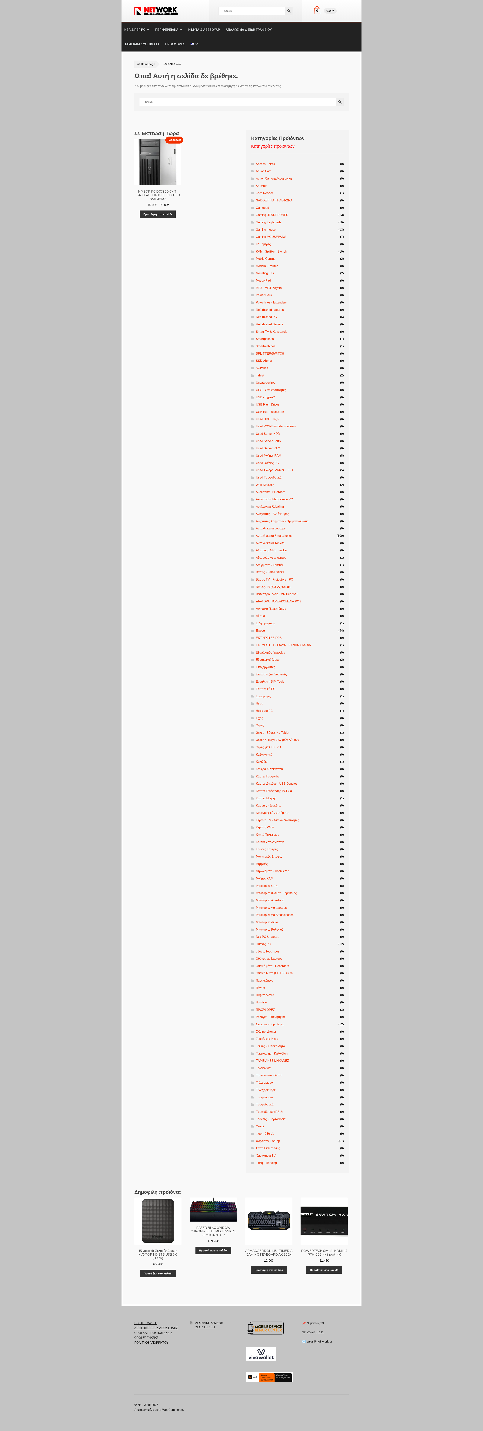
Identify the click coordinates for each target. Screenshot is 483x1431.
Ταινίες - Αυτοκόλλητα (270, 1046)
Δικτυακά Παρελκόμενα (271, 608)
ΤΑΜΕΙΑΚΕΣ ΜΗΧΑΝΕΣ (272, 1060)
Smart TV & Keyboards (271, 331)
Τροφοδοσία (264, 1097)
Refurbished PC (266, 317)
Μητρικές (262, 864)
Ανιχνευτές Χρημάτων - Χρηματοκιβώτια (282, 521)
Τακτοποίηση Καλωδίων (272, 1053)
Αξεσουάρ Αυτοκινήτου (271, 557)
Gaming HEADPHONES (272, 215)
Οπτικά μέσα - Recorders (272, 966)
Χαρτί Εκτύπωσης (268, 1148)
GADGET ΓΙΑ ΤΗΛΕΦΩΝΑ (274, 200)
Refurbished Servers (269, 324)
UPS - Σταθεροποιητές (271, 390)
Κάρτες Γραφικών (267, 776)
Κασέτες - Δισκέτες (268, 805)
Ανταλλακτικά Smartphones (274, 535)
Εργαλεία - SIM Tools (270, 681)
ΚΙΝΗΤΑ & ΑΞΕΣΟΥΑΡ (204, 29)
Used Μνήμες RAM (268, 455)
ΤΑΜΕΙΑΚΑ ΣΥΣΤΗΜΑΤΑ (142, 44)
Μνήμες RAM (264, 878)
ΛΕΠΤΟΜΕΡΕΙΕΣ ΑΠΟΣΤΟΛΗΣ (156, 1328)
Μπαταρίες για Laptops (271, 907)
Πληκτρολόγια (265, 995)
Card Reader (264, 193)
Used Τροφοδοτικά (268, 477)
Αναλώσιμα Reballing (270, 506)
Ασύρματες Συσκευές (270, 565)
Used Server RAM (268, 448)
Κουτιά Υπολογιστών (270, 842)
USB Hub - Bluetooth (270, 411)
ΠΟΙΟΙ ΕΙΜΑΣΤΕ (145, 1323)
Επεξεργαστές (265, 667)
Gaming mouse (266, 229)
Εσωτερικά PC (265, 689)
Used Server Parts (268, 441)
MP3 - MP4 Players (269, 288)
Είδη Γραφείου (265, 623)
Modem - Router (267, 266)
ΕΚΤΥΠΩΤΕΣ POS (269, 637)
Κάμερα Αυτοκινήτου (269, 769)
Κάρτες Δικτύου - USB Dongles (276, 783)
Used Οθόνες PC (267, 463)
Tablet (260, 375)
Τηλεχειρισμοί (265, 1082)
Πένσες (260, 987)
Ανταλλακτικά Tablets (270, 543)
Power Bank (264, 295)
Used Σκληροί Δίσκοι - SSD (274, 470)
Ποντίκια (261, 1002)
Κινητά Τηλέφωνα (267, 834)
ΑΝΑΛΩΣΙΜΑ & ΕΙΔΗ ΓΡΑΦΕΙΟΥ (249, 29)
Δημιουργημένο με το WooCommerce (158, 1409)
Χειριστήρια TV (266, 1155)
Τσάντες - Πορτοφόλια (270, 1119)
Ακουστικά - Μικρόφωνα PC (274, 499)
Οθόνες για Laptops (269, 958)
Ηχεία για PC (264, 710)
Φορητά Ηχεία (265, 1133)
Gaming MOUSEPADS (271, 236)
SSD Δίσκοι (264, 360)
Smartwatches (265, 346)
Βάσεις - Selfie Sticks (270, 572)
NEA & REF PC (134, 29)
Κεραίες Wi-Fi (265, 827)
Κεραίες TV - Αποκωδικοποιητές (277, 820)
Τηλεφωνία (263, 1068)
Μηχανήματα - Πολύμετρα (272, 871)
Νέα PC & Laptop (267, 936)
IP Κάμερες (263, 244)
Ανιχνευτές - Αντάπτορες (272, 513)
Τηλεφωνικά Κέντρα (269, 1075)
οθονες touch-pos (267, 951)
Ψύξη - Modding (266, 1162)
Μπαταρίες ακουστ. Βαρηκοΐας (276, 893)
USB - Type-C (265, 397)
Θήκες (260, 725)
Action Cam (263, 171)
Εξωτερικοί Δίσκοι (268, 659)
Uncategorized (265, 382)
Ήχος (259, 718)
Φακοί (260, 1126)
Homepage (148, 64)
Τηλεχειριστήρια (266, 1089)
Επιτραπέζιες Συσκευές (271, 674)
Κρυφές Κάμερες (267, 849)
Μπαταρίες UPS (267, 885)
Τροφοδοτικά (265, 1104)
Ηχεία (259, 703)
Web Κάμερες (265, 484)
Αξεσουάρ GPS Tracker (271, 550)
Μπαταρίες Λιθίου (267, 922)
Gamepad (262, 207)
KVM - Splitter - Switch (271, 251)
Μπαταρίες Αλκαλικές (270, 900)
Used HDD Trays (267, 419)
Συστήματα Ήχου (267, 1038)
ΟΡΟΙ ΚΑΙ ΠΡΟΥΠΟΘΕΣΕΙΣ (153, 1332)
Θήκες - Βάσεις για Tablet (272, 732)
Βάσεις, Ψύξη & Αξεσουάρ (273, 586)
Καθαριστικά (264, 754)
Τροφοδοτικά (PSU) (269, 1111)
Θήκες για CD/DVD (268, 747)
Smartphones (265, 338)
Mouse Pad (263, 280)
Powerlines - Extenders (271, 302)
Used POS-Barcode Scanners (276, 426)
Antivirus (261, 185)
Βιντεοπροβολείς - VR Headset (277, 594)
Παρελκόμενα (264, 980)
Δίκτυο (260, 616)
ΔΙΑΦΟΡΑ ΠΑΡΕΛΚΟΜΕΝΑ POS (278, 601)
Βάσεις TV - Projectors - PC (274, 579)
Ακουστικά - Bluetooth (270, 492)
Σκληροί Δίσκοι (266, 1031)
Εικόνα (260, 630)
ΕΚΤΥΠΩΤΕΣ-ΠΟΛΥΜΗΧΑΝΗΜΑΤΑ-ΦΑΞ (284, 645)
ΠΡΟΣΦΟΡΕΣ (175, 44)
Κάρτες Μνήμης (266, 798)
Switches (262, 368)
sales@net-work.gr (319, 1341)
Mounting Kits (265, 273)
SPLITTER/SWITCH (270, 353)
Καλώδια (262, 761)
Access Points (265, 164)
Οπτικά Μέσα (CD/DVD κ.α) (274, 973)
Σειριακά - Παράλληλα (270, 1024)
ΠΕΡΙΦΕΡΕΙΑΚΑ (166, 29)
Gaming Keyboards (268, 222)
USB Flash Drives (267, 404)
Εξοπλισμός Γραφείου (270, 652)
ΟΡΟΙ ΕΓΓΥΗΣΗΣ (146, 1337)
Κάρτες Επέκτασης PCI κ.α (274, 791)
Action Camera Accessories (274, 178)
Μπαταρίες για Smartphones (275, 914)
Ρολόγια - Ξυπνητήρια (270, 1017)
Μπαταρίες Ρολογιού (269, 929)
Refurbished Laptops (270, 309)
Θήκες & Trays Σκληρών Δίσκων (277, 739)
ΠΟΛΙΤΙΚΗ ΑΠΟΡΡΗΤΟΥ (151, 1342)
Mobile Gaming (265, 258)
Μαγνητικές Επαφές (269, 856)
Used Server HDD (268, 433)
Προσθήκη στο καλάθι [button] (157, 214)
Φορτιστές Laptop (268, 1141)
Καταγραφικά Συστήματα (272, 812)
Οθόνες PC (263, 944)
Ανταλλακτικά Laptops (271, 528)
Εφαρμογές (263, 696)
